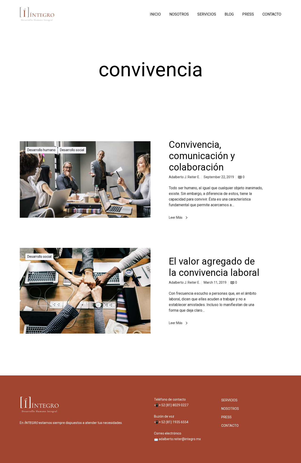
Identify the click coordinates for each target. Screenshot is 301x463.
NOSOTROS (230, 409)
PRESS (226, 417)
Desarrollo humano (41, 150)
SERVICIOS (229, 400)
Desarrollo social (72, 150)
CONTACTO (230, 425)
